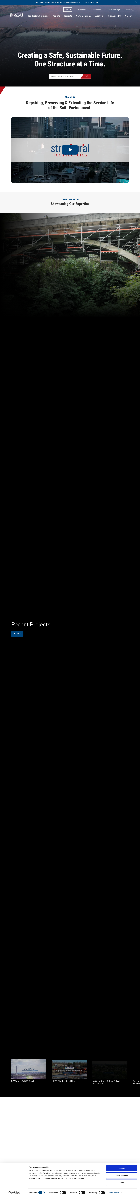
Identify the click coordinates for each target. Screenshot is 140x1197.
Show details (114, 1193)
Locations (97, 9)
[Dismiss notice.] (136, 2)
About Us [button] (99, 16)
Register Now (93, 2)
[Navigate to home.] (16, 13)
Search (129, 9)
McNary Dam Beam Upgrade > (127, 82)
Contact (68, 9)
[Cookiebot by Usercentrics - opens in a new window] (14, 1192)
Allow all (121, 1168)
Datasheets (81, 9)
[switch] (63, 1192)
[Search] (85, 76)
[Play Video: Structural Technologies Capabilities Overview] (70, 150)
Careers (128, 16)
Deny (122, 1183)
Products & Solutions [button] (38, 16)
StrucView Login (114, 9)
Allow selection (122, 1175)
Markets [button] (56, 16)
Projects (68, 16)
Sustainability (114, 16)
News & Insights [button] (83, 16)
